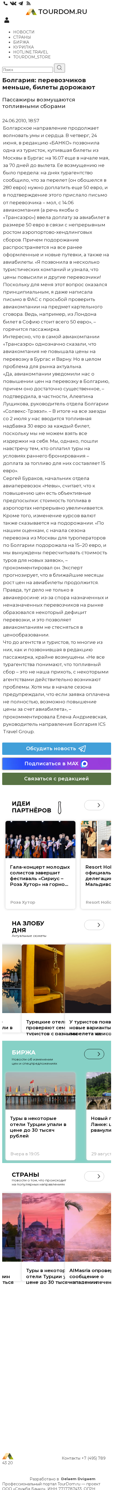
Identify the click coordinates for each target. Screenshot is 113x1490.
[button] (89, 805)
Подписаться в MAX (51, 764)
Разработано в (62, 1479)
